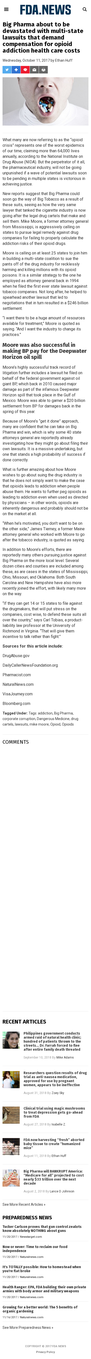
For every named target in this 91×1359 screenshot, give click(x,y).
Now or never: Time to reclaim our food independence (35, 1249)
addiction (45, 713)
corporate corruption (19, 719)
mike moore (39, 724)
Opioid (55, 724)
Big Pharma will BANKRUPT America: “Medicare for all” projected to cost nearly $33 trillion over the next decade (54, 1177)
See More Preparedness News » (28, 1328)
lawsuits (21, 724)
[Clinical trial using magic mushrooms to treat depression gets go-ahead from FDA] (11, 1115)
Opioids (68, 724)
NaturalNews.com (18, 684)
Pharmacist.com (17, 674)
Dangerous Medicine (53, 719)
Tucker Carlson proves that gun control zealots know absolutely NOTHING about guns (42, 1229)
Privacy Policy (45, 1352)
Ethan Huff (64, 60)
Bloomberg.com (16, 703)
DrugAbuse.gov (16, 655)
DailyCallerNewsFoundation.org (30, 665)
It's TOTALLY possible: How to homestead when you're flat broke (42, 1269)
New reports (14, 193)
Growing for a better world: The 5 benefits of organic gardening (40, 1309)
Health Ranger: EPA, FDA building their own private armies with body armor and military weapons (44, 1289)
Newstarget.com (31, 1236)
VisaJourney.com (18, 694)
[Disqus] (45, 812)
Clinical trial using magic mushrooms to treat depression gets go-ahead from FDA (54, 1113)
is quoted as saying (66, 540)
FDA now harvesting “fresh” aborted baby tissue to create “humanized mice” (54, 1144)
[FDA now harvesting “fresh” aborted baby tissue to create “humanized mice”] (11, 1146)
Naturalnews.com (31, 1257)
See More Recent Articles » (24, 1204)
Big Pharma (63, 713)
